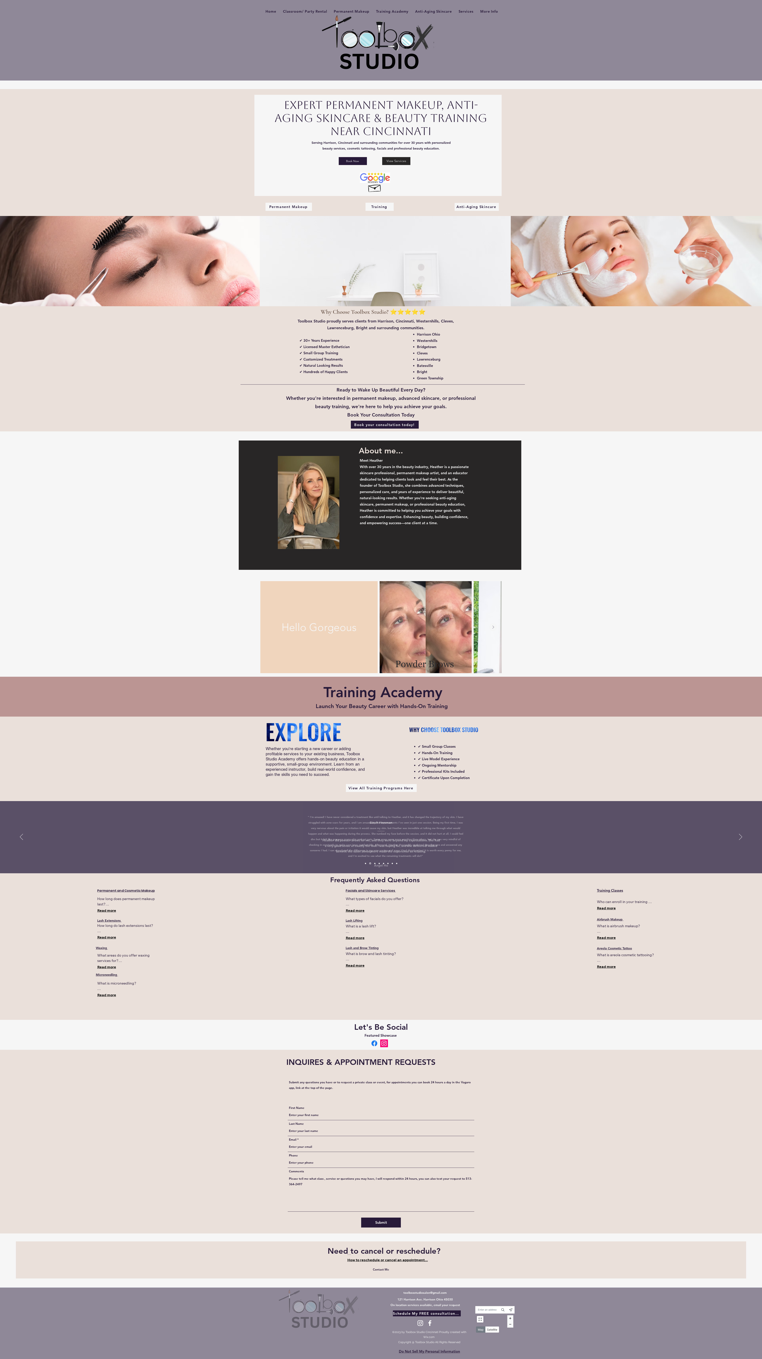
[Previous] (21, 837)
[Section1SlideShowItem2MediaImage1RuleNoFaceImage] (369, 863)
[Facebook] (374, 1043)
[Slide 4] (379, 863)
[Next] (740, 837)
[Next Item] (493, 627)
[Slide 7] (392, 863)
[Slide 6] (388, 863)
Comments (296, 1171)
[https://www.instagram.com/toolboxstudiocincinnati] (384, 1043)
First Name (296, 1107)
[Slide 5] (383, 863)
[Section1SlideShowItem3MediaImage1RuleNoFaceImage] (374, 863)
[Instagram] (420, 1323)
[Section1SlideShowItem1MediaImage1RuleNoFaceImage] (365, 863)
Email (292, 1139)
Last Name (296, 1123)
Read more (106, 910)
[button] (489, 11)
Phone (293, 1155)
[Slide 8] (396, 863)
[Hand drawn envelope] (375, 187)
